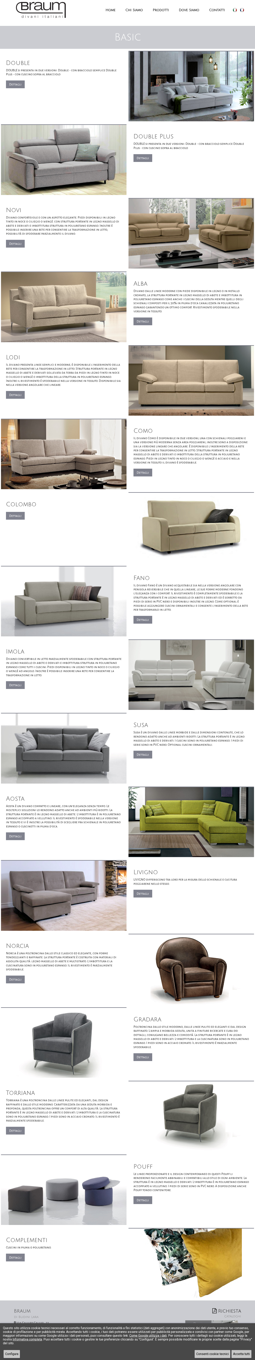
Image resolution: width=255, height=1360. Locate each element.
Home (111, 10)
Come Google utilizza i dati (148, 1335)
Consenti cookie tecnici (212, 1354)
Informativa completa (27, 1339)
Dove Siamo (189, 10)
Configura (11, 1354)
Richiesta (229, 1313)
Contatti (217, 10)
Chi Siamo (134, 10)
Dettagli (15, 84)
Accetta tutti (241, 1354)
